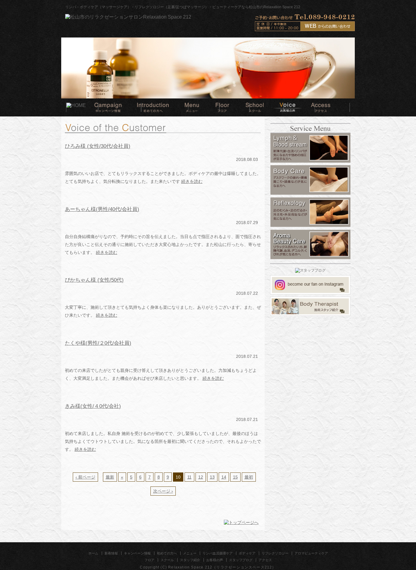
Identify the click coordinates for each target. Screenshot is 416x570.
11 (189, 477)
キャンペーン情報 (137, 553)
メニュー (189, 553)
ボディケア (247, 553)
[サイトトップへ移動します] (128, 17)
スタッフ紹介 (190, 560)
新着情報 (111, 553)
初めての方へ (167, 553)
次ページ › (163, 491)
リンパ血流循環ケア (218, 553)
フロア (149, 560)
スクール (167, 560)
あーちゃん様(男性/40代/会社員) (102, 209)
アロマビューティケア (311, 553)
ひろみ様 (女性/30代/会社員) (97, 146)
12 (200, 477)
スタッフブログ (240, 560)
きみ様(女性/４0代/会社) (93, 406)
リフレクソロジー (275, 553)
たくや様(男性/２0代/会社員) (98, 343)
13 (212, 477)
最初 (249, 477)
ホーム (93, 553)
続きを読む (192, 181)
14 (223, 477)
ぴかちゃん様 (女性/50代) (94, 280)
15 (235, 477)
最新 (110, 477)
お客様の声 (214, 560)
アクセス (265, 560)
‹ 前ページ (85, 477)
